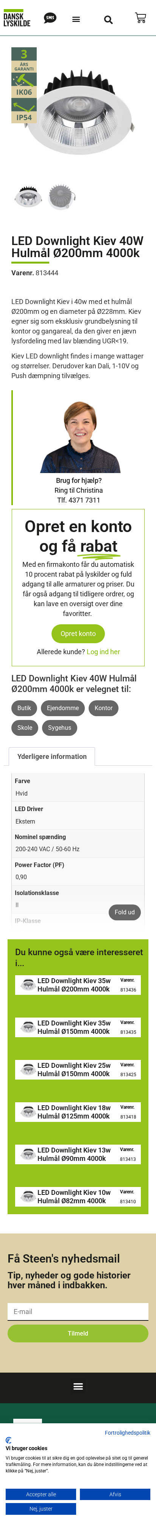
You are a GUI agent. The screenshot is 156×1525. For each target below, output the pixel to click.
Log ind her (103, 652)
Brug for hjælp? (79, 480)
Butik (24, 708)
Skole (24, 727)
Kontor (103, 708)
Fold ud (125, 912)
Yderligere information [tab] (52, 756)
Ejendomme (63, 708)
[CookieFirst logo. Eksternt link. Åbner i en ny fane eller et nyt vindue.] (8, 1440)
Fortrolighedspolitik (127, 1433)
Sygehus (59, 727)
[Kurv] (140, 18)
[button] (76, 18)
